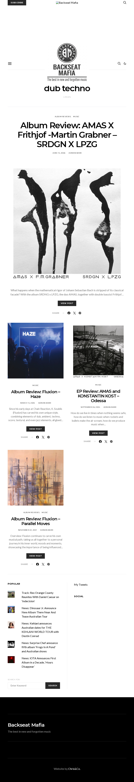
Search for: (14, 679)
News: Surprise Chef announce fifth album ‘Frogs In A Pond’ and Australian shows (40, 647)
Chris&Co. (74, 768)
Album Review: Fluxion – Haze (35, 394)
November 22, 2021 (27, 530)
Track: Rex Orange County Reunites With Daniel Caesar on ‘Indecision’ (40, 597)
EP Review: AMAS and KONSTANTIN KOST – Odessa (98, 396)
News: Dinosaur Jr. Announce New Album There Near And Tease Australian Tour (39, 612)
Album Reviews (63, 116)
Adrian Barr (75, 153)
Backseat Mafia (26, 724)
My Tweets (81, 584)
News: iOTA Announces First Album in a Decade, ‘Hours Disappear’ (39, 662)
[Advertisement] (67, 31)
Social (78, 596)
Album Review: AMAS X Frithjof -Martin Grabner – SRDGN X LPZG (67, 134)
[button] (125, 63)
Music (76, 116)
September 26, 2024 (90, 407)
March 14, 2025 (27, 403)
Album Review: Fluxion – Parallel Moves (35, 521)
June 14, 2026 (59, 153)
